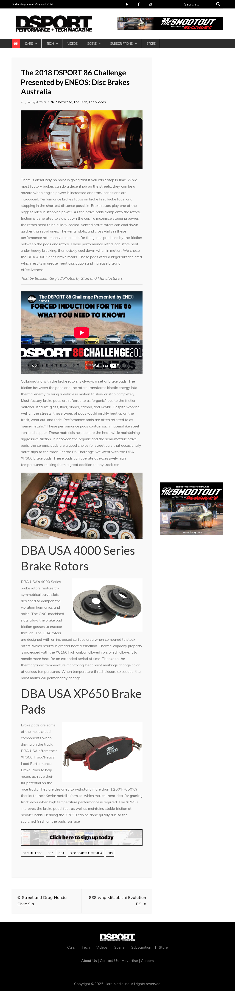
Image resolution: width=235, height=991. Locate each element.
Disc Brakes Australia (86, 853)
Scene (92, 43)
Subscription (141, 947)
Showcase (64, 102)
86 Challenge (32, 853)
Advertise (130, 960)
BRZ (50, 853)
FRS (110, 853)
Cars (29, 43)
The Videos (97, 102)
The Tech (80, 102)
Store (151, 43)
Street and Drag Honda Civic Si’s (42, 900)
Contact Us (109, 960)
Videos (72, 43)
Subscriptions (121, 43)
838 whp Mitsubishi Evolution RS (117, 900)
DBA (61, 853)
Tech (50, 43)
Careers (147, 960)
